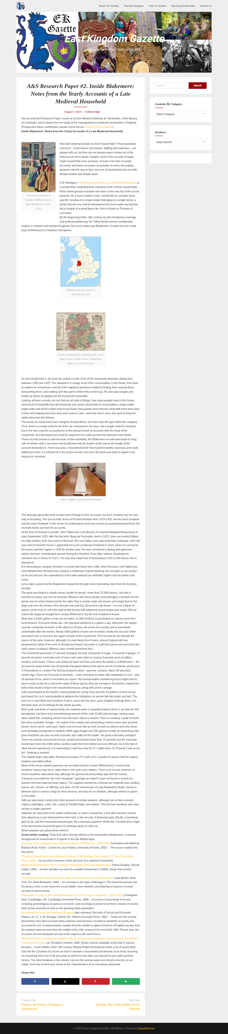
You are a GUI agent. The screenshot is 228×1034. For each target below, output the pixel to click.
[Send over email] (126, 981)
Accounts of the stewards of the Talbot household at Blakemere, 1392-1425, (66, 843)
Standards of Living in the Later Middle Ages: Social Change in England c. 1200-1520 (71, 895)
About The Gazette (109, 6)
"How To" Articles (157, 6)
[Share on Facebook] (35, 981)
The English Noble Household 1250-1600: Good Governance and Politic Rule (67, 878)
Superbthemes (146, 1028)
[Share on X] (65, 981)
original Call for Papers (98, 127)
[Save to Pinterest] (96, 981)
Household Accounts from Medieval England (47, 912)
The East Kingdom (133, 6)
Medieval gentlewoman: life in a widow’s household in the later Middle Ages (66, 865)
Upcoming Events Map (183, 6)
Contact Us (206, 6)
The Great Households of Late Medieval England (107, 182)
